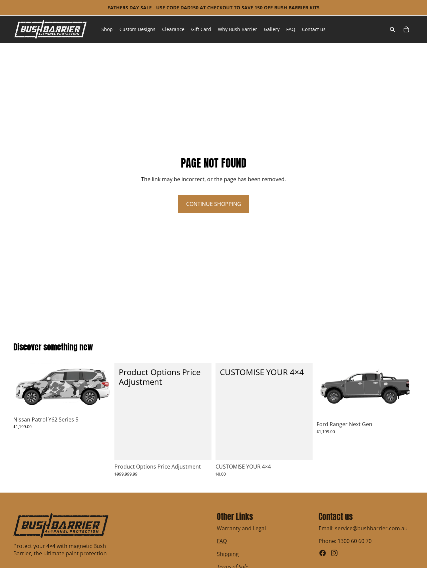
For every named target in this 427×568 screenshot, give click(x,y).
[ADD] (201, 450)
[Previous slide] (327, 390)
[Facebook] (323, 553)
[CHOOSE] (100, 403)
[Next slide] (404, 390)
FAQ (222, 541)
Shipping (228, 554)
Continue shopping (213, 204)
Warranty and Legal (241, 528)
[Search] (392, 29)
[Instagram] (334, 553)
